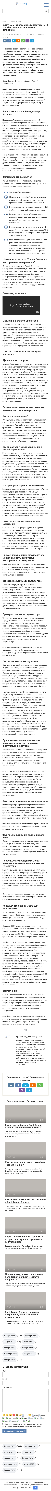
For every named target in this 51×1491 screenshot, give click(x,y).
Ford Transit (30, 34)
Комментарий (8, 1388)
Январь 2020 (9, 1360)
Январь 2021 (9, 1348)
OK (35, 1488)
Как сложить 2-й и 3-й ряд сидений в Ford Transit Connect (25, 1201)
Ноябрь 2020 (27, 1348)
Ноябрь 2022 (9, 1336)
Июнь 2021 (28, 1342)
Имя (4, 1371)
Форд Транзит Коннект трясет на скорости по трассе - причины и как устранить (24, 1239)
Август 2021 (9, 1342)
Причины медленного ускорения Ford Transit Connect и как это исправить (24, 1277)
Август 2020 (29, 1354)
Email (5, 1379)
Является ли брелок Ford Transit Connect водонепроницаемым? (23, 1126)
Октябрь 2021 (31, 1336)
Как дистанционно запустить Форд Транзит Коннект (25, 1163)
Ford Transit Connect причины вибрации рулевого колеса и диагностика (22, 1315)
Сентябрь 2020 (10, 1354)
